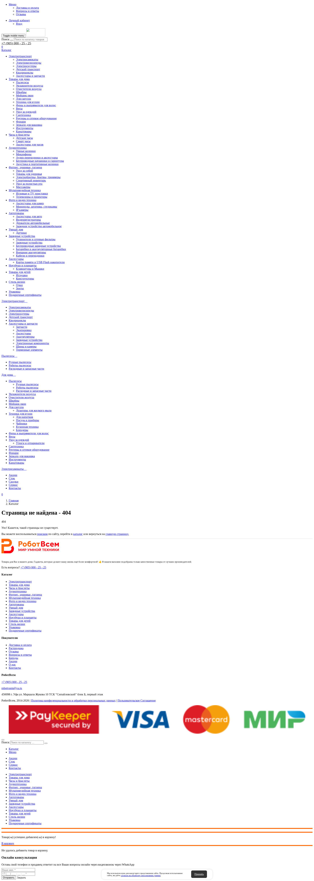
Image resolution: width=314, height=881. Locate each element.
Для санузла (23, 98)
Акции (13, 475)
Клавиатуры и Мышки (30, 268)
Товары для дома (19, 79)
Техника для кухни (28, 102)
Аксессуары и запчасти (30, 75)
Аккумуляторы (25, 336)
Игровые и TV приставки (32, 193)
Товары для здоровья (29, 173)
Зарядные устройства (22, 236)
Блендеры (22, 430)
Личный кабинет (19, 20)
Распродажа (16, 648)
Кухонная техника (27, 426)
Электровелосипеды (28, 62)
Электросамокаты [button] (12, 468)
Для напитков (24, 417)
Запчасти (21, 326)
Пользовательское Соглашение (137, 700)
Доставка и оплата (27, 7)
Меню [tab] (12, 752)
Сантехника (23, 115)
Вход (19, 23)
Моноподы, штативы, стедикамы (36, 206)
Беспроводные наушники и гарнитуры (40, 160)
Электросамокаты (27, 59)
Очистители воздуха (28, 88)
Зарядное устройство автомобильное (39, 226)
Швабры (21, 92)
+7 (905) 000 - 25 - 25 (16, 43)
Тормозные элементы (29, 349)
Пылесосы (22, 82)
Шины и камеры (26, 346)
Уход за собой (24, 170)
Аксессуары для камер (30, 203)
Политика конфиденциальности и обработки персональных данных (73, 700)
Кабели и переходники (30, 255)
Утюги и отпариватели (30, 443)
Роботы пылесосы (20, 365)
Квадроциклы (24, 72)
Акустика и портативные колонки (37, 164)
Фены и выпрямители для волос (36, 105)
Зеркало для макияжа (29, 124)
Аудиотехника (18, 147)
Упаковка (14, 291)
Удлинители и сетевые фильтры (35, 239)
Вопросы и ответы (27, 11)
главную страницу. (117, 534)
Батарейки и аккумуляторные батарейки (41, 249)
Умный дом (16, 229)
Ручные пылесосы (20, 362)
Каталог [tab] (14, 748)
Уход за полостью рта (29, 183)
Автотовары (16, 213)
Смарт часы (23, 141)
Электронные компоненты (32, 343)
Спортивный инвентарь (31, 180)
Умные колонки (26, 151)
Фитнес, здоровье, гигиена (25, 167)
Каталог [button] (6, 50)
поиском (42, 534)
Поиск (5, 39)
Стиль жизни (17, 281)
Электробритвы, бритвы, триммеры (38, 177)
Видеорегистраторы (28, 219)
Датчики (21, 232)
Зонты (20, 288)
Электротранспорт (20, 56)
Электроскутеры (26, 66)
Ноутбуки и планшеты (23, 265)
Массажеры (23, 187)
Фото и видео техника (22, 200)
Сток (12, 478)
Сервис (13, 484)
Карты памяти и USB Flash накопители (40, 262)
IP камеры (22, 209)
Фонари (21, 121)
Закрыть (21, 877)
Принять (199, 874)
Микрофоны (23, 154)
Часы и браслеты (19, 134)
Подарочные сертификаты (25, 294)
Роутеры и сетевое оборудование (36, 118)
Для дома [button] (7, 374)
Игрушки (22, 275)
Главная (14, 500)
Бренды (13, 658)
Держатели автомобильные (33, 223)
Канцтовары (23, 131)
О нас (12, 664)
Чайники (21, 423)
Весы (19, 108)
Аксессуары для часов (29, 144)
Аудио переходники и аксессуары (37, 157)
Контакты (15, 488)
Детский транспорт (28, 69)
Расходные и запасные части (26, 368)
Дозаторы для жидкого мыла (33, 410)
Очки (19, 285)
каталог (78, 534)
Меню (12, 4)
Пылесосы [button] (8, 355)
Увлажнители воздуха (29, 85)
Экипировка (23, 330)
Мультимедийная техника (25, 190)
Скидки (13, 481)
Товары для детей (20, 272)
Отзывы (21, 14)
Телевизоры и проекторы (31, 196)
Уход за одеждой (26, 111)
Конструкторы (25, 278)
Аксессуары (16, 258)
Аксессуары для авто (29, 216)
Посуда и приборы (27, 420)
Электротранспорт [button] (13, 301)
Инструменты (24, 128)
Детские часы (24, 138)
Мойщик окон (24, 95)
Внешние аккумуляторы (31, 252)
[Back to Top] (2, 739)
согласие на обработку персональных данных (141, 875)
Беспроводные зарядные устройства (38, 245)
